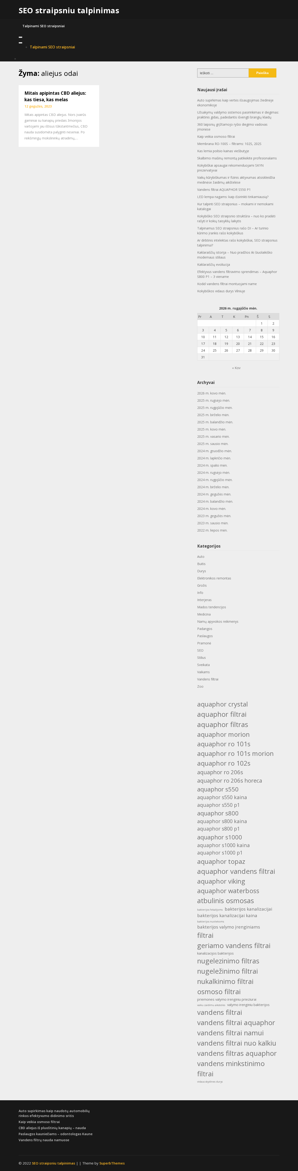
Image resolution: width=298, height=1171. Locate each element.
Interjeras (204, 600)
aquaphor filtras (222, 724)
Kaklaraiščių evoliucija (213, 264)
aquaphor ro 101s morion (235, 753)
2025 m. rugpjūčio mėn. (215, 407)
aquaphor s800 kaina (222, 821)
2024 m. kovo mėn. (211, 508)
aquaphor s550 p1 (218, 804)
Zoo (200, 686)
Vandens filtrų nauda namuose (44, 1140)
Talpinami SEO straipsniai (43, 26)
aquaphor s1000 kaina (223, 845)
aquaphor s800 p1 (218, 828)
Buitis (201, 564)
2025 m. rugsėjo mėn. (213, 400)
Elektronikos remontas (214, 578)
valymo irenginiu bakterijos (248, 1004)
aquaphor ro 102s (224, 763)
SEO (200, 650)
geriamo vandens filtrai (234, 945)
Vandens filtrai (207, 679)
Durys (201, 571)
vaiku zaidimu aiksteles (211, 1005)
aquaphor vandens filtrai (236, 871)
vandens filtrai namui (230, 1032)
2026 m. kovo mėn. (211, 393)
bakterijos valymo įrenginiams (228, 927)
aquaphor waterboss (228, 890)
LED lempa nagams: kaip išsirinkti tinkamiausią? (232, 197)
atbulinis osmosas (225, 900)
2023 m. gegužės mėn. (214, 516)
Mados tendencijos (211, 607)
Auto (200, 556)
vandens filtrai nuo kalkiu (236, 1043)
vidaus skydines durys (210, 1081)
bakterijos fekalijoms (210, 909)
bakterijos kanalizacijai (248, 909)
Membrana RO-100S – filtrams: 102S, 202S (229, 143)
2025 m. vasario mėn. (213, 436)
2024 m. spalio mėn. (212, 465)
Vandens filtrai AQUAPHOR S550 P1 (224, 189)
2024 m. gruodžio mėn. (214, 451)
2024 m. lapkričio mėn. (214, 458)
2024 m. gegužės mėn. (214, 494)
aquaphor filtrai (222, 714)
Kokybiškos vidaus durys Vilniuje (221, 291)
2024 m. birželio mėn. (213, 487)
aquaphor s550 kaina (222, 797)
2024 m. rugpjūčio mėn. (215, 480)
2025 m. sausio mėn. (212, 443)
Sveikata (203, 665)
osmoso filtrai (219, 991)
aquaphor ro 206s (220, 772)
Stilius (201, 657)
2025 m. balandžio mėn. (215, 422)
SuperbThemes (112, 1163)
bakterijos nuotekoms (210, 921)
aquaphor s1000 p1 (220, 852)
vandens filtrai (219, 1012)
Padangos (204, 628)
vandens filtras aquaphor (237, 1053)
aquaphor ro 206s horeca (229, 780)
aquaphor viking (221, 881)
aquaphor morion (223, 734)
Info (200, 592)
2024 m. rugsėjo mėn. (213, 472)
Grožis (202, 585)
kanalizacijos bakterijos (215, 953)
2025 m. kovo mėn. (211, 429)
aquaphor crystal (222, 704)
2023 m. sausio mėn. (212, 523)
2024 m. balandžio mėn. (215, 501)
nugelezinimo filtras (228, 961)
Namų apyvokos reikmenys (217, 621)
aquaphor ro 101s (224, 744)
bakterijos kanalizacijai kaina (227, 915)
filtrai (205, 935)
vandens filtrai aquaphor (236, 1022)
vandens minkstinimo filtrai (231, 1068)
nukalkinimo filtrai (225, 981)
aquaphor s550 (218, 789)
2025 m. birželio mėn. (213, 415)
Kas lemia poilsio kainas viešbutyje (223, 151)
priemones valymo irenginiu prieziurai (226, 999)
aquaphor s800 (218, 813)
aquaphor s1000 (219, 837)
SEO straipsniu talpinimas (69, 10)
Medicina (204, 614)
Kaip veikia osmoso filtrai (216, 136)
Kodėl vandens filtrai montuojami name (227, 284)
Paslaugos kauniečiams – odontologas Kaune (55, 1134)
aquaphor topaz (221, 861)
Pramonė (204, 643)
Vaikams (203, 672)
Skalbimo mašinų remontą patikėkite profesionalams (237, 158)
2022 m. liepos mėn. (212, 530)
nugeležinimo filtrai (227, 971)
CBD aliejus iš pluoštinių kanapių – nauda (52, 1128)
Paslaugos (205, 636)
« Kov (236, 368)
